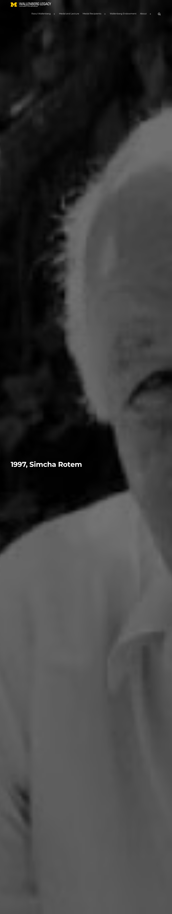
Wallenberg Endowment (123, 13)
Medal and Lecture (69, 13)
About (143, 13)
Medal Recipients (92, 13)
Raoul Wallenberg (41, 13)
